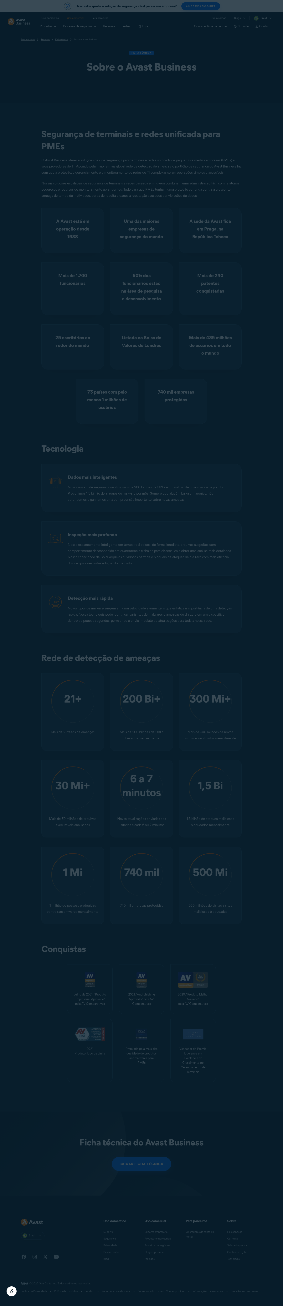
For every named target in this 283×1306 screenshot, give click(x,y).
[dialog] (141, 653)
